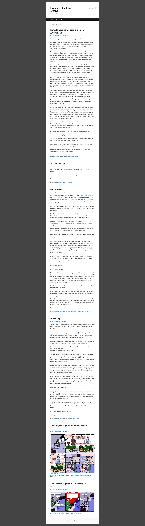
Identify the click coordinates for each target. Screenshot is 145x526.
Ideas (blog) (56, 182)
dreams (71, 155)
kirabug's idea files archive (60, 9)
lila (54, 476)
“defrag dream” (84, 195)
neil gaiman (52, 156)
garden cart (82, 475)
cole (75, 475)
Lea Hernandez (90, 155)
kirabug (66, 35)
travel (90, 311)
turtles (77, 418)
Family (74, 418)
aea (69, 311)
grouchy (75, 155)
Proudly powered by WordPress (72, 520)
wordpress (75, 156)
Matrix (55, 300)
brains (72, 311)
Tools (66, 19)
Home (52, 19)
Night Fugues (61, 475)
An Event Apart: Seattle (84, 201)
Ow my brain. (56, 189)
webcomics (70, 156)
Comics (65, 155)
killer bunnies (80, 155)
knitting (85, 155)
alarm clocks (70, 475)
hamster (87, 475)
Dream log (55, 318)
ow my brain (85, 311)
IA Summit (68, 247)
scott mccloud (64, 156)
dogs (68, 155)
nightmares (56, 155)
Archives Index (59, 19)
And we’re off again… (60, 163)
